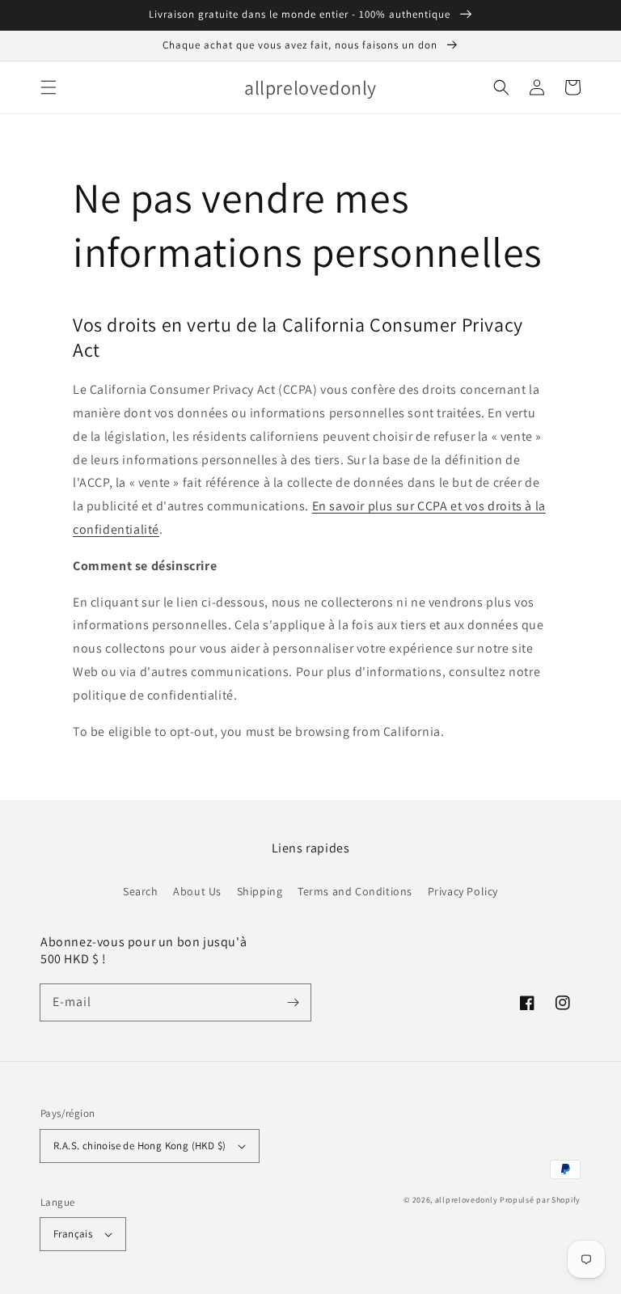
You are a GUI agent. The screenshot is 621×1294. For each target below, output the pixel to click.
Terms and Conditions (355, 891)
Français (72, 1234)
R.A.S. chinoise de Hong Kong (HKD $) (139, 1145)
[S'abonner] (292, 1002)
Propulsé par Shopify (540, 1200)
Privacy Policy (463, 891)
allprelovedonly (466, 1200)
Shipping (260, 891)
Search (140, 891)
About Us (197, 891)
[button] (48, 87)
